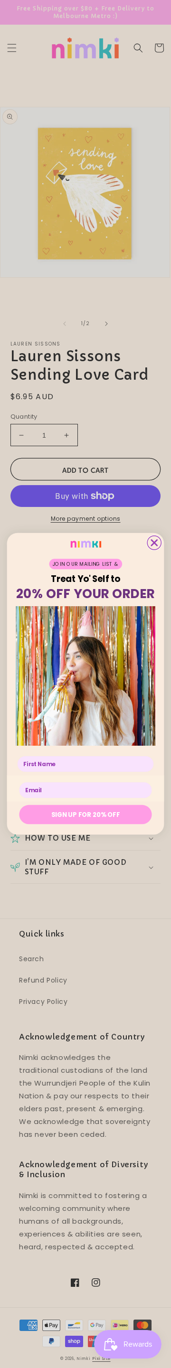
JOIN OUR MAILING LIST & (86, 564)
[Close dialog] (154, 543)
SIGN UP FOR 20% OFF (85, 814)
